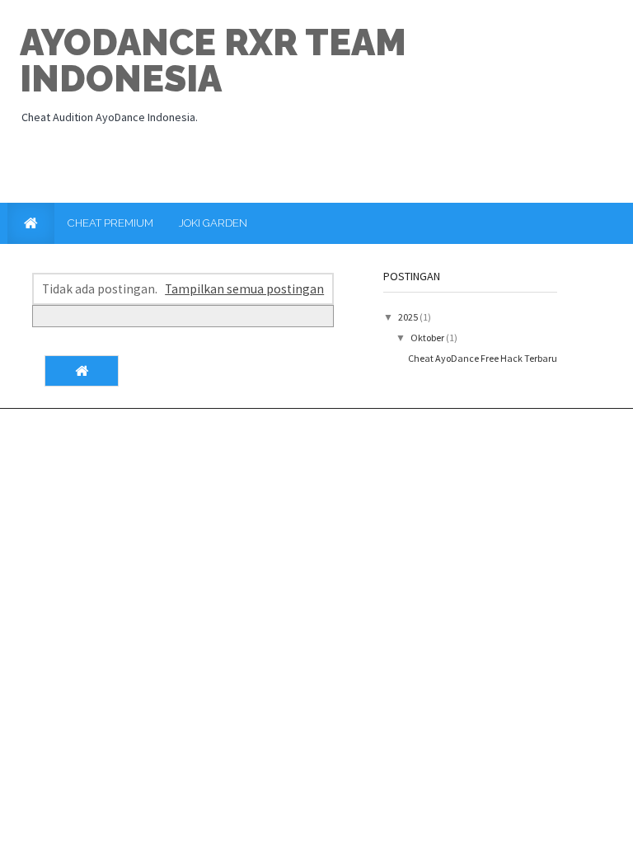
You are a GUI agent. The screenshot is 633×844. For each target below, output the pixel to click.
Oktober (428, 337)
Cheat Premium (110, 223)
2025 (409, 317)
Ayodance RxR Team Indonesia (213, 60)
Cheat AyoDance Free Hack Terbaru (482, 358)
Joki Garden (213, 223)
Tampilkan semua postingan (244, 289)
